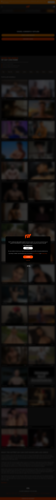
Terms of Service (36, 253)
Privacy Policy (44, 253)
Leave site (28, 260)
